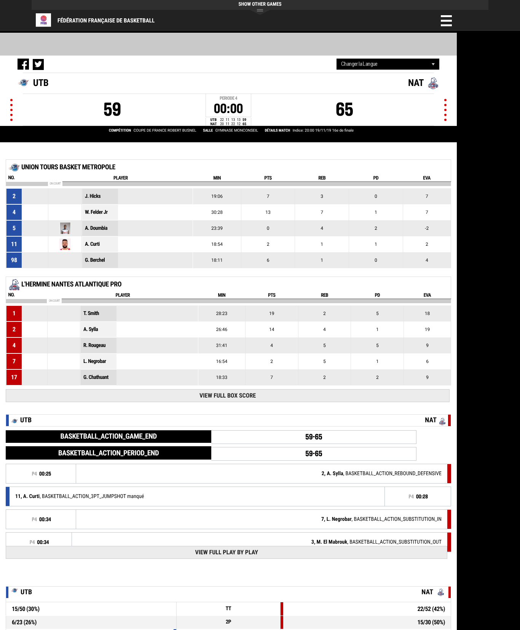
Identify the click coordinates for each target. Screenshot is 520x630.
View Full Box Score (227, 395)
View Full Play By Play (226, 552)
